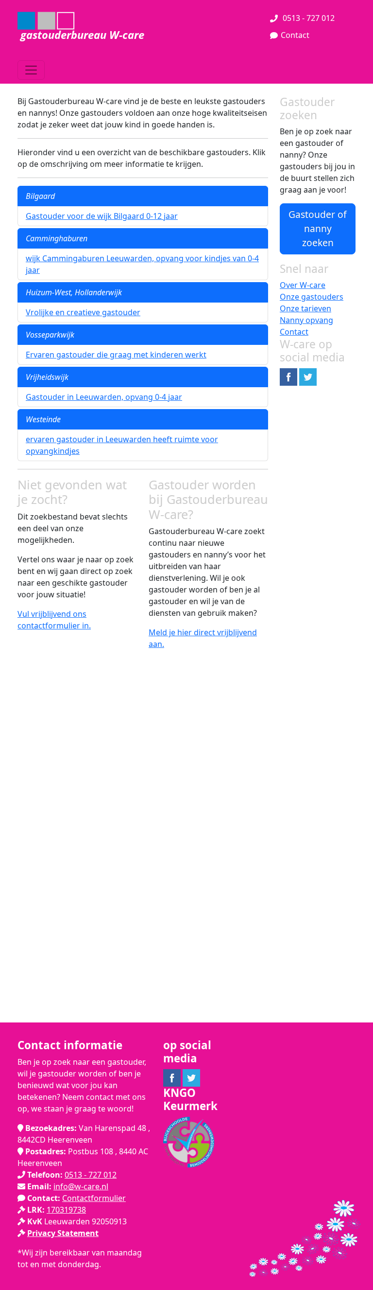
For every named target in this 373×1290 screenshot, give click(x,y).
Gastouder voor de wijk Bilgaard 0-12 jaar (102, 216)
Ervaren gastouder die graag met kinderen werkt (116, 354)
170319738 (66, 1209)
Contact (295, 35)
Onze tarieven (305, 308)
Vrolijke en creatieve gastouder (83, 312)
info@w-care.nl (80, 1186)
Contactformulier (94, 1198)
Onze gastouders (311, 296)
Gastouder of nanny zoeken (317, 228)
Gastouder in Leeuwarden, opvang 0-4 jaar (104, 397)
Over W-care (302, 285)
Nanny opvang (306, 320)
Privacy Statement (63, 1233)
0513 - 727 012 (308, 18)
